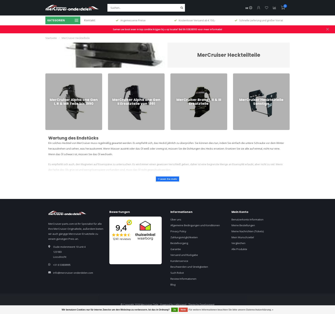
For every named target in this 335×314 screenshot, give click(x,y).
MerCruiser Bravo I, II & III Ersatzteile (191, 75)
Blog (172, 284)
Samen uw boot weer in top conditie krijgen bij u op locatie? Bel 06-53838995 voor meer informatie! (167, 29)
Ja (174, 309)
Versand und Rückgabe (184, 255)
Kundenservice (179, 261)
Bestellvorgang (179, 243)
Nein (183, 309)
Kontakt (89, 20)
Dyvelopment (207, 304)
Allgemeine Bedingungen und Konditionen (195, 225)
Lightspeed (180, 304)
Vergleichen (238, 243)
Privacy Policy (178, 231)
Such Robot (177, 272)
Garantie (175, 249)
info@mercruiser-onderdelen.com (73, 272)
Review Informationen (183, 278)
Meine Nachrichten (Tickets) (247, 231)
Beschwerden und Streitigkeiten (189, 266)
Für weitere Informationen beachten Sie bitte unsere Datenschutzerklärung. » (231, 309)
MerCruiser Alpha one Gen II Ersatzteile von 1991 (133, 77)
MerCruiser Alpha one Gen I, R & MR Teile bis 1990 (71, 77)
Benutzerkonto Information (247, 219)
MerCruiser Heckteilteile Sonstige (252, 75)
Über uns (175, 219)
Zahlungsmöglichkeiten (184, 237)
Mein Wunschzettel (242, 237)
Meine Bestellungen (243, 225)
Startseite (51, 38)
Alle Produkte (239, 249)
